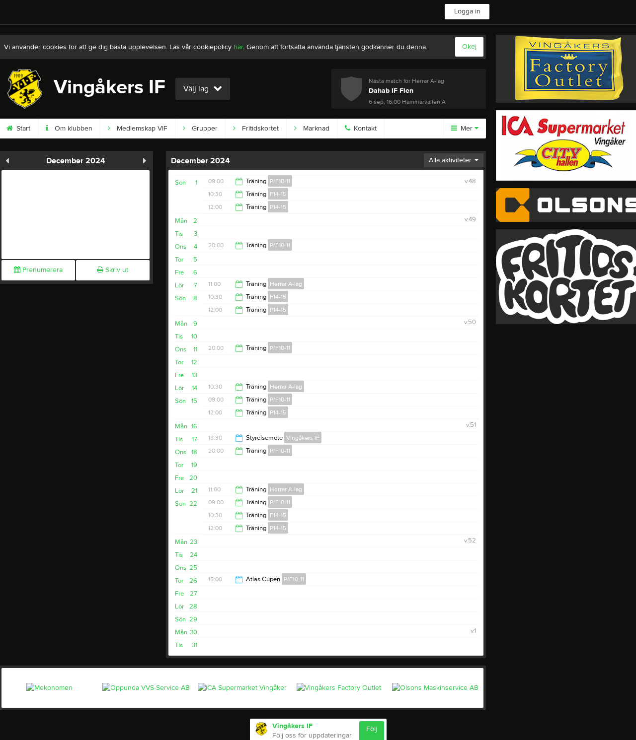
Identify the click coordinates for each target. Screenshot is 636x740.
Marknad (315, 128)
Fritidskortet (259, 128)
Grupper (204, 128)
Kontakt (364, 128)
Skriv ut (115, 270)
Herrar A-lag (286, 284)
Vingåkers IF (302, 438)
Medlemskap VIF (141, 128)
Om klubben (72, 128)
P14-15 (278, 207)
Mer (467, 128)
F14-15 (278, 194)
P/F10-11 (280, 181)
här (238, 47)
